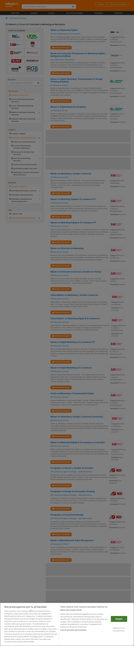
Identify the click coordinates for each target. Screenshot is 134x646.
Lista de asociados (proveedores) (73, 630)
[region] (67, 624)
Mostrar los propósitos (119, 629)
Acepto (118, 618)
